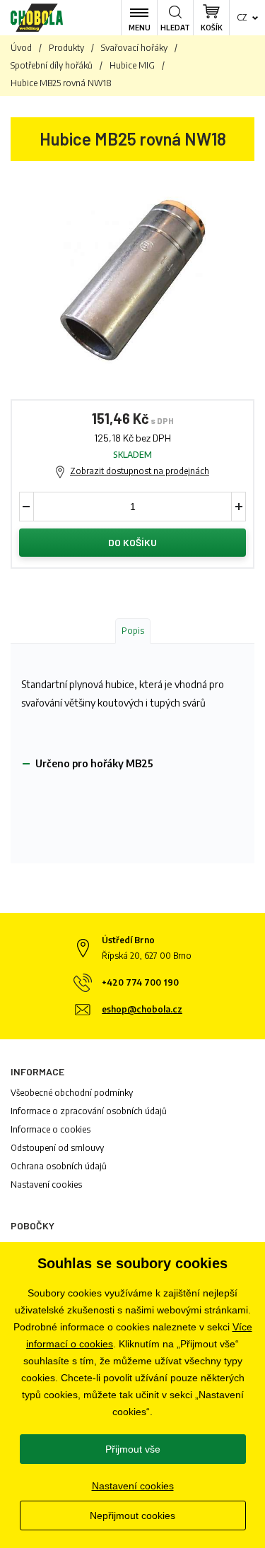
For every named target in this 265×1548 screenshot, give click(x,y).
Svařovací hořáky (134, 47)
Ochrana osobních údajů (59, 1166)
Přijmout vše (132, 1449)
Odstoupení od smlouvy (57, 1147)
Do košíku (132, 542)
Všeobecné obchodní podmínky (72, 1092)
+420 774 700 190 (140, 982)
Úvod (21, 47)
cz (242, 17)
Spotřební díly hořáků (52, 65)
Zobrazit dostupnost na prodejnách (139, 471)
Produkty (66, 47)
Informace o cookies (50, 1129)
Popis (133, 630)
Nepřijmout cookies (132, 1515)
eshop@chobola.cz (142, 1009)
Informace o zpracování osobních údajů (89, 1111)
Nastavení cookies (46, 1184)
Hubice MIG (132, 65)
